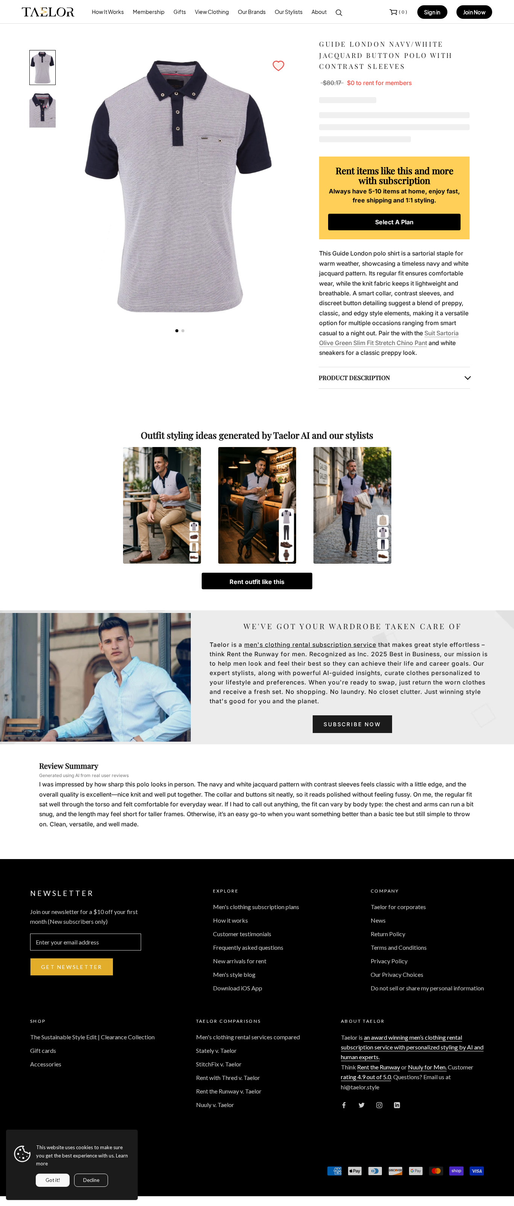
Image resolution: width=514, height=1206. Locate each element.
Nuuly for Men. (427, 1067)
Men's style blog (234, 974)
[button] (278, 65)
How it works (230, 920)
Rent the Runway (378, 1067)
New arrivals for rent (239, 960)
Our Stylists (289, 11)
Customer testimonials (242, 933)
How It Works (108, 11)
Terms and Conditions (399, 947)
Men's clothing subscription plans (256, 906)
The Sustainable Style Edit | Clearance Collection (92, 1036)
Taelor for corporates (398, 906)
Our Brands (252, 11)
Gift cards (43, 1050)
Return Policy (388, 933)
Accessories (45, 1064)
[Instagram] (379, 1104)
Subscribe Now (352, 724)
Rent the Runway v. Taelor (229, 1091)
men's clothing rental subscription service (310, 644)
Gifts (179, 11)
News (378, 920)
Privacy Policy (389, 960)
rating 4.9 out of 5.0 (366, 1076)
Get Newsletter (71, 967)
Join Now (474, 12)
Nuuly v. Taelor (215, 1104)
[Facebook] (344, 1104)
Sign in (432, 12)
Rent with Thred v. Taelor (228, 1077)
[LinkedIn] (397, 1104)
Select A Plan (394, 222)
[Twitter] (362, 1104)
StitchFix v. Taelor (219, 1064)
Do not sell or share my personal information (427, 988)
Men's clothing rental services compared (248, 1036)
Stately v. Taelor (216, 1050)
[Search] (339, 12)
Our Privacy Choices (397, 974)
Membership (148, 11)
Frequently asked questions (248, 947)
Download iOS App (237, 988)
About (319, 11)
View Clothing (212, 11)
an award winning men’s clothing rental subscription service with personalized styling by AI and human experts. (412, 1047)
